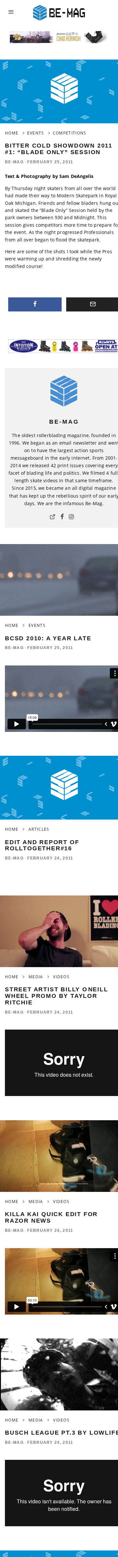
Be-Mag (14, 162)
